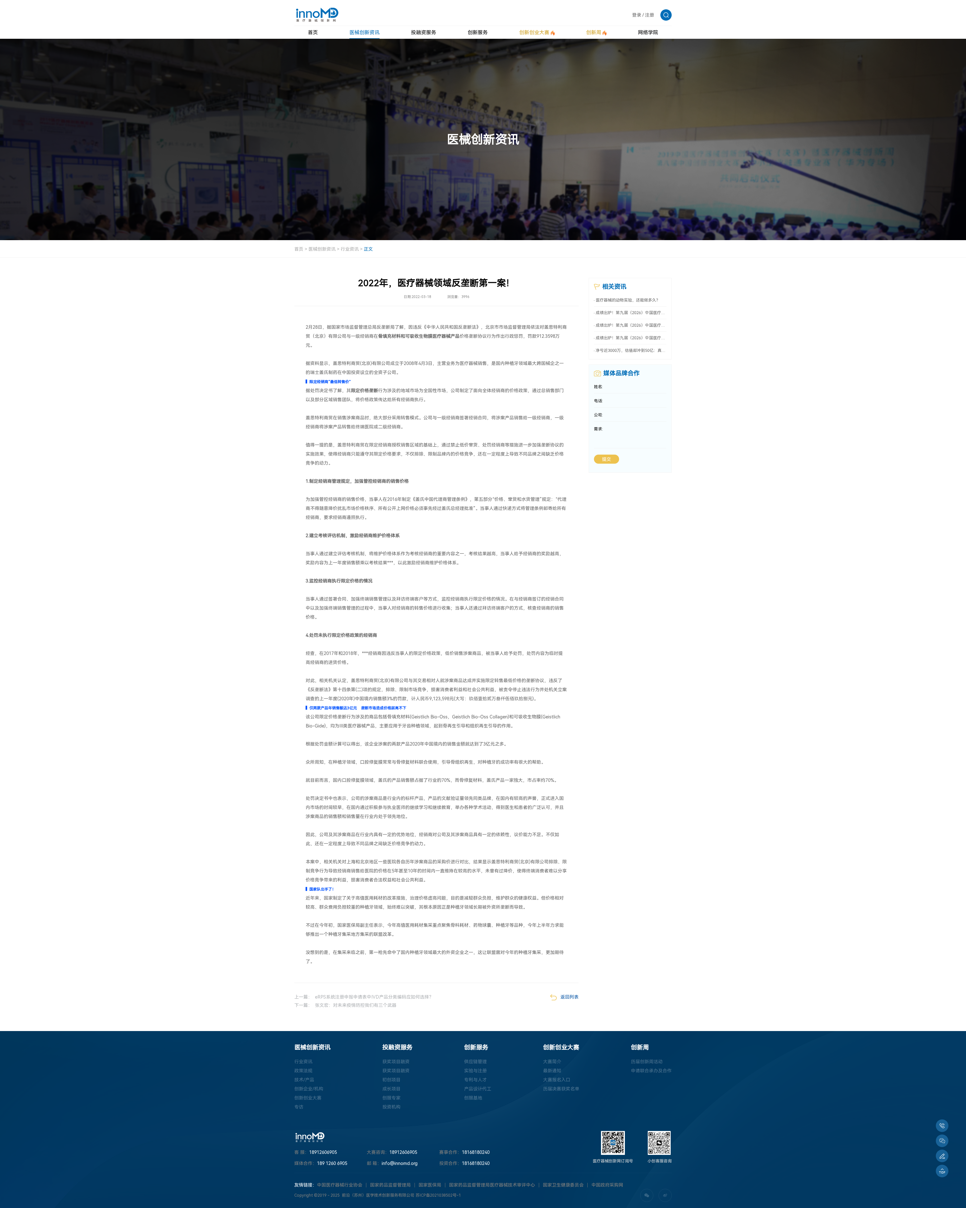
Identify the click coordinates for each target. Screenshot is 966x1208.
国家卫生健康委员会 (563, 1185)
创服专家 (391, 1098)
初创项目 (391, 1079)
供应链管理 (475, 1061)
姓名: (598, 386)
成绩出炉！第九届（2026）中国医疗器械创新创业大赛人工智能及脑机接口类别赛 (631, 312)
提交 (606, 459)
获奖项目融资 (396, 1061)
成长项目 (391, 1088)
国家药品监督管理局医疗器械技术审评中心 (492, 1185)
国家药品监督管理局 (390, 1185)
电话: (598, 400)
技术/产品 (304, 1079)
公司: (598, 415)
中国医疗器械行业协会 (339, 1185)
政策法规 (303, 1070)
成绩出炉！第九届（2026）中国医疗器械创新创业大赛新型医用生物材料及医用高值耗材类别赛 (631, 325)
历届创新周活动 (647, 1061)
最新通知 (552, 1070)
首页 (298, 249)
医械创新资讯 (322, 249)
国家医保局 (430, 1185)
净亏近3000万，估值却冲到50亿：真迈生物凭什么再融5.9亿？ (631, 350)
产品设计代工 (477, 1088)
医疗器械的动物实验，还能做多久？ (628, 300)
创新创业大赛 (307, 1098)
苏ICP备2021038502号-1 (438, 1195)
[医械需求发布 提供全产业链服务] (942, 1156)
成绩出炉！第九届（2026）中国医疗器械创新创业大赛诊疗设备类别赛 (631, 338)
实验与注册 (475, 1070)
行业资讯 (350, 249)
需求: (598, 429)
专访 (298, 1107)
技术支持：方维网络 (505, 1195)
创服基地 (473, 1098)
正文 (368, 249)
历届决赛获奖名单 (561, 1088)
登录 (636, 15)
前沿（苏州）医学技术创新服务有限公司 (378, 1195)
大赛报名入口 (556, 1079)
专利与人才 (475, 1079)
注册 (649, 15)
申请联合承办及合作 (651, 1070)
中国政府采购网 (607, 1185)
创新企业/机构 (308, 1088)
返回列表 (569, 997)
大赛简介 (552, 1061)
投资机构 (391, 1107)
